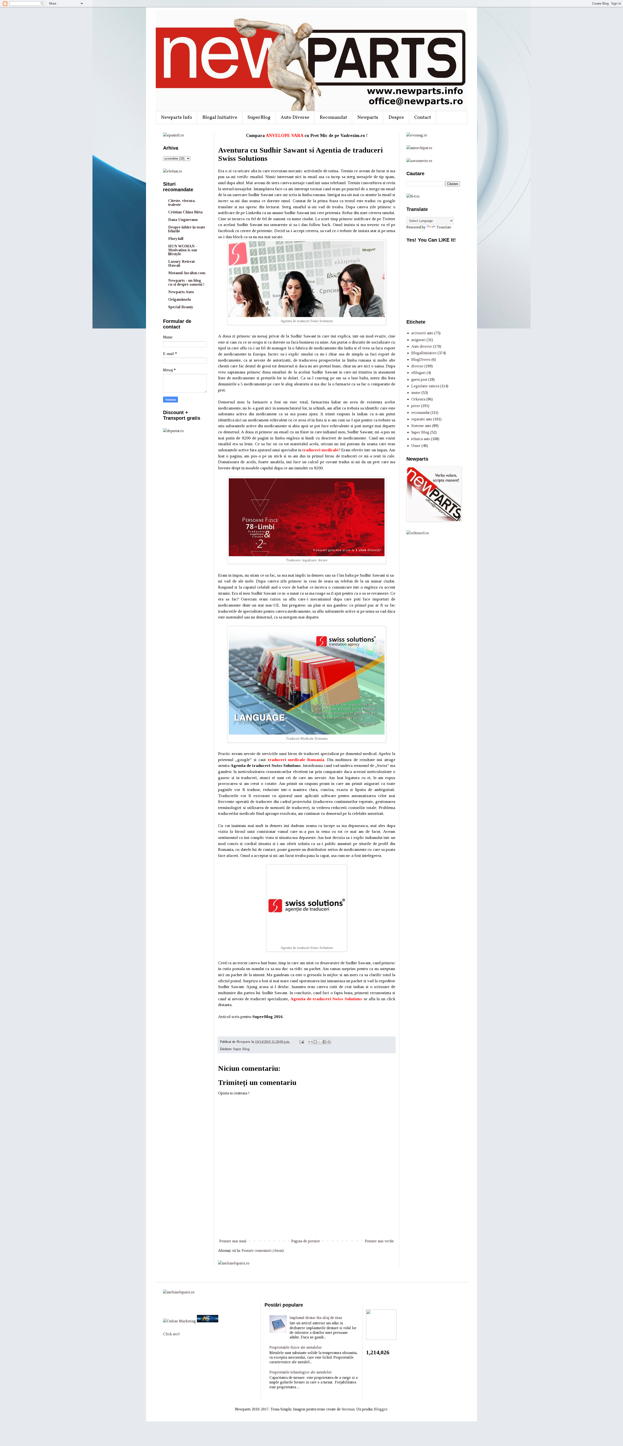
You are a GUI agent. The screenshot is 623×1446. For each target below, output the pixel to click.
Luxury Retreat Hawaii (181, 263)
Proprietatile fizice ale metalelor (295, 1347)
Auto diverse (421, 346)
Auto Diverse (295, 117)
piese (415, 406)
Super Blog (241, 1049)
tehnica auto (420, 439)
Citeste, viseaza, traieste (181, 203)
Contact (422, 117)
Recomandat (333, 117)
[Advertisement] (306, 1220)
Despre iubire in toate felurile (186, 229)
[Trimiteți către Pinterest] (329, 1041)
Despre (396, 117)
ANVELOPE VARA (284, 135)
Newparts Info (176, 117)
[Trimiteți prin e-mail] (310, 1041)
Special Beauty (180, 307)
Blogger (380, 1409)
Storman (348, 1409)
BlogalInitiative (424, 353)
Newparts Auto (181, 292)
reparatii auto (421, 419)
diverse (417, 366)
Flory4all (175, 238)
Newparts (367, 117)
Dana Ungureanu (183, 220)
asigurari (418, 340)
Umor (416, 446)
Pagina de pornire (305, 1241)
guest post (419, 379)
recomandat (420, 412)
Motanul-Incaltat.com (186, 273)
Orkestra (418, 399)
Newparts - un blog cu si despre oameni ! (186, 282)
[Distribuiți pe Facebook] (324, 1041)
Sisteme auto (421, 426)
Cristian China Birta (185, 212)
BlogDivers (421, 359)
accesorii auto (422, 333)
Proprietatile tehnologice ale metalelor (300, 1372)
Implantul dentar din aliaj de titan (316, 1318)
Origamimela (179, 299)
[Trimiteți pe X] (319, 1041)
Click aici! (171, 1334)
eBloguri (418, 373)
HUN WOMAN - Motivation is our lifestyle (182, 250)
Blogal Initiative (219, 117)
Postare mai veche (379, 1241)
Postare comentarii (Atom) (263, 1250)
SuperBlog (258, 117)
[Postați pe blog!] (315, 1041)
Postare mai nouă (232, 1241)
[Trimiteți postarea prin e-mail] (301, 1042)
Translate (443, 227)
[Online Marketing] (179, 1321)
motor (416, 393)
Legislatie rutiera (425, 386)
